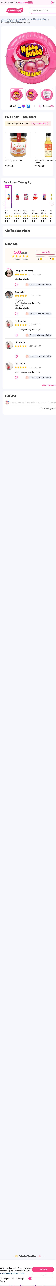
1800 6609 (22, 2)
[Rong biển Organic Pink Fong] (44, 196)
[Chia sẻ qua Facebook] (28, 106)
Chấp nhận (43, 1269)
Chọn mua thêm (39, 123)
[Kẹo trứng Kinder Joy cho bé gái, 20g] (35, 196)
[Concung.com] (14, 10)
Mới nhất (46, 252)
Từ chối (43, 1276)
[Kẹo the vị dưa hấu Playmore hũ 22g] (17, 196)
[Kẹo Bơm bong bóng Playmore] (8, 196)
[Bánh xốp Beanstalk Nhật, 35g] (26, 196)
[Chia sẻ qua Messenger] (23, 106)
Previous (5, 206)
